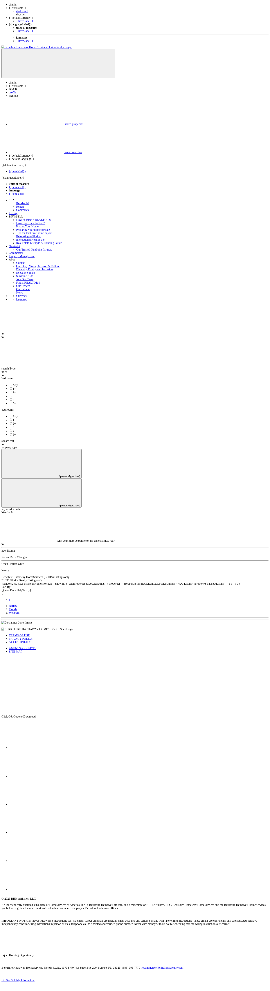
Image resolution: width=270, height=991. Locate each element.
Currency (21, 295)
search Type (8, 368)
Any (15, 385)
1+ (14, 388)
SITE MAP (15, 651)
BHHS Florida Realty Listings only (22, 580)
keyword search (10, 509)
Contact (20, 262)
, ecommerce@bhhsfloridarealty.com (162, 967)
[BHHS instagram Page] (36, 889)
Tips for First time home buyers (34, 233)
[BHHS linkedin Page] (36, 832)
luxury (5, 570)
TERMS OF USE (19, 635)
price (4, 371)
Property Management (22, 256)
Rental (20, 206)
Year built (7, 512)
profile (12, 92)
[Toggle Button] (58, 63)
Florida (13, 609)
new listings (8, 550)
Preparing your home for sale (33, 229)
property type (9, 447)
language (21, 299)
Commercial (23, 209)
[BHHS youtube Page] (36, 860)
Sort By (5, 586)
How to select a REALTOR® (33, 219)
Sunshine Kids (25, 276)
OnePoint (14, 246)
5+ (14, 403)
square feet (7, 440)
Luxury (13, 213)
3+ (14, 396)
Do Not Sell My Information (18, 980)
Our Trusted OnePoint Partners (34, 249)
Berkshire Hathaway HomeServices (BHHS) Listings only (35, 577)
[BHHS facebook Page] (36, 747)
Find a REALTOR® (28, 282)
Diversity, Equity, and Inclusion (34, 269)
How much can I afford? (30, 223)
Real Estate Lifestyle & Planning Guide (39, 242)
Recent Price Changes (14, 557)
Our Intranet (23, 289)
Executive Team (25, 272)
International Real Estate (30, 239)
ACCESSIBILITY (20, 642)
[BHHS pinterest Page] (36, 804)
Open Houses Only (12, 563)
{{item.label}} (24, 21)
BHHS (13, 606)
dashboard (22, 11)
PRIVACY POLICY (21, 638)
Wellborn (14, 612)
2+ (14, 392)
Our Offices (23, 285)
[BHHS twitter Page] (36, 776)
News (19, 292)
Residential (22, 203)
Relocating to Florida (28, 236)
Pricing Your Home (27, 226)
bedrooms (7, 378)
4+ (14, 399)
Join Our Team (24, 279)
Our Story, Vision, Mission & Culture (38, 266)
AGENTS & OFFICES (22, 648)
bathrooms (7, 409)
